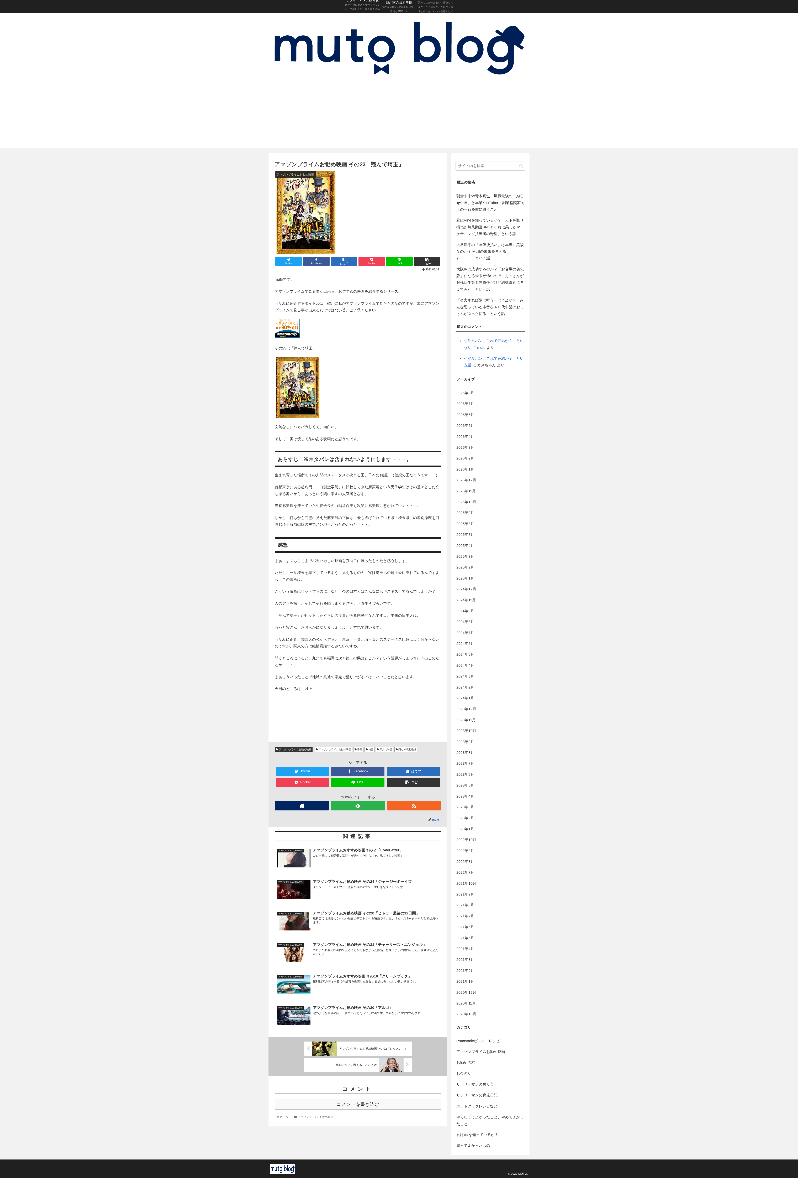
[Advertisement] (399, 117)
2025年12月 (466, 480)
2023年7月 (465, 763)
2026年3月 (465, 447)
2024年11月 (466, 600)
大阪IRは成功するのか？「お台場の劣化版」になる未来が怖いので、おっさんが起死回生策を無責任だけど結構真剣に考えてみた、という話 (490, 279)
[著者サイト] (302, 805)
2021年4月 (465, 949)
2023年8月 (465, 753)
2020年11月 (466, 1003)
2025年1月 (465, 578)
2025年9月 (465, 513)
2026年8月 (465, 393)
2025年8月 (465, 524)
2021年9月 (465, 894)
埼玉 (370, 749)
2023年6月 (465, 774)
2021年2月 (465, 971)
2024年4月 (465, 665)
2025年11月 (466, 491)
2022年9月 (465, 851)
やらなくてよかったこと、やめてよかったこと (490, 1120)
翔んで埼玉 (385, 749)
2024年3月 (465, 676)
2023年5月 (465, 785)
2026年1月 (465, 469)
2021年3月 (465, 960)
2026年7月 (465, 404)
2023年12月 (466, 709)
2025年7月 (465, 535)
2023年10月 (466, 731)
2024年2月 (465, 687)
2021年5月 (465, 938)
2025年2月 (465, 567)
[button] (521, 166)
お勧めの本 (465, 1062)
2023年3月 (465, 807)
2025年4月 (465, 546)
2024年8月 (465, 622)
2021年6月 (465, 927)
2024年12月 (466, 589)
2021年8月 (465, 905)
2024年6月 (465, 644)
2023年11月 (466, 720)
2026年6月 (465, 415)
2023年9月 (465, 742)
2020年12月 (466, 992)
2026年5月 (465, 426)
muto (481, 348)
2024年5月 (465, 654)
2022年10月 (466, 840)
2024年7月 (465, 633)
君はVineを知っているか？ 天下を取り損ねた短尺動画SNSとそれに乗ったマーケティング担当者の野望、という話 (490, 227)
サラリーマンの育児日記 (477, 1095)
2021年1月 (465, 981)
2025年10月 (466, 502)
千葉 (359, 749)
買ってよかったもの (473, 1145)
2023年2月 (465, 818)
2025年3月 (465, 556)
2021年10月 (466, 883)
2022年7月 (465, 872)
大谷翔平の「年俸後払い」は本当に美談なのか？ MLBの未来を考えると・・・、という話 (490, 251)
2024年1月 (465, 698)
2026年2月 (465, 458)
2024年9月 (465, 611)
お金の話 (463, 1073)
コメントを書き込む (358, 1104)
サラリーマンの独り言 (475, 1084)
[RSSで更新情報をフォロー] (414, 805)
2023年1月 (465, 829)
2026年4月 (465, 437)
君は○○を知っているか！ (477, 1135)
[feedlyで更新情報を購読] (358, 805)
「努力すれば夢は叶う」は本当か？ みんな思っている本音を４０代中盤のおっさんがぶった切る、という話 (490, 307)
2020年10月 (466, 1014)
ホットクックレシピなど (477, 1106)
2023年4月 (465, 796)
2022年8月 (465, 862)
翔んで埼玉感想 (407, 749)
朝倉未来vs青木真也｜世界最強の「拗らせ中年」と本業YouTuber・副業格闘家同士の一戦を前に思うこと (490, 203)
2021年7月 (465, 916)
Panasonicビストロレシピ (478, 1041)
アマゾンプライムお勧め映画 (294, 749)
